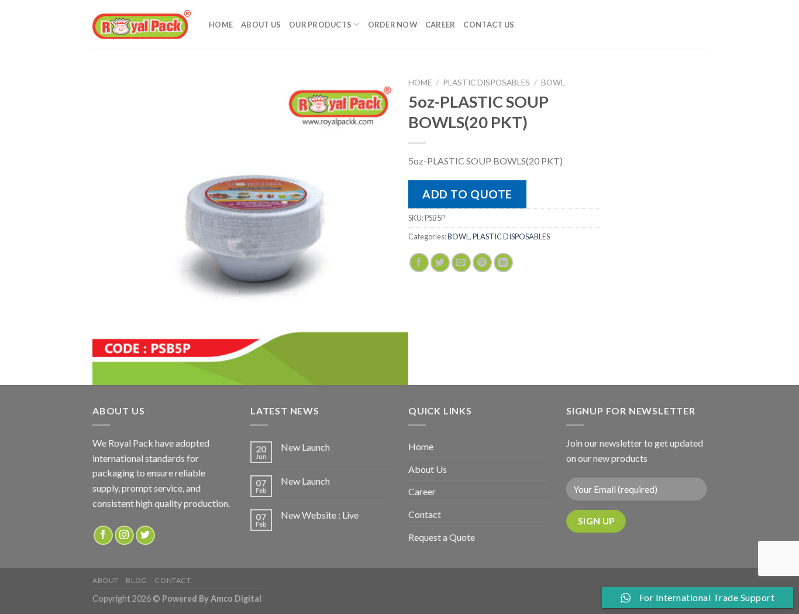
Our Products (320, 24)
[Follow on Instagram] (124, 535)
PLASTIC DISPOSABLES (486, 82)
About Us (261, 24)
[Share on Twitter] (440, 262)
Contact (424, 514)
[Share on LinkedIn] (503, 262)
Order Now (392, 24)
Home (221, 24)
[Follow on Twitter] (145, 535)
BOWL (553, 82)
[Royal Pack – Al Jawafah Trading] (141, 24)
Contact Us (488, 24)
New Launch (305, 446)
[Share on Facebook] (419, 262)
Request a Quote (441, 537)
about (105, 580)
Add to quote (467, 194)
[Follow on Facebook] (103, 535)
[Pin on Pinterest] (482, 262)
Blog (136, 580)
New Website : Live (320, 514)
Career (440, 24)
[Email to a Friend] (461, 262)
